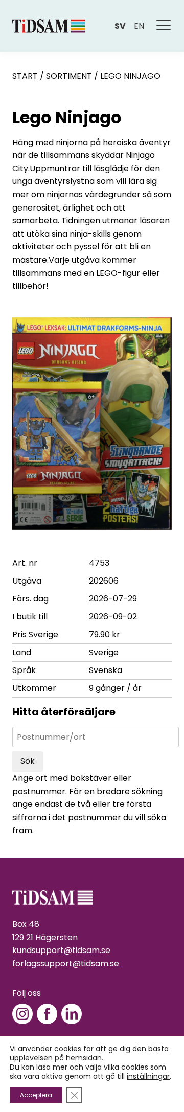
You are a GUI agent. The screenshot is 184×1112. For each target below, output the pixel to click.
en (139, 26)
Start (25, 76)
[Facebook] (47, 1014)
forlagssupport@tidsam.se (65, 963)
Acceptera (36, 1095)
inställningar (148, 1076)
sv (120, 26)
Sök (27, 761)
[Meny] (164, 26)
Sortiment (69, 76)
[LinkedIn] (71, 1014)
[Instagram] (22, 1014)
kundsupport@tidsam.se (61, 950)
